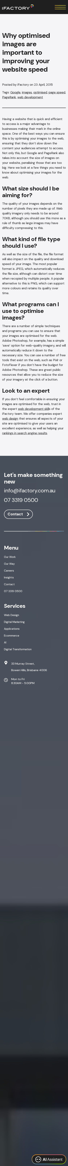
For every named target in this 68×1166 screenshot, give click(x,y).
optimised (40, 92)
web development (30, 97)
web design (10, 419)
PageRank (9, 97)
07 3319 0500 (21, 500)
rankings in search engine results (24, 433)
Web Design (11, 615)
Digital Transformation (18, 649)
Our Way (9, 564)
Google (15, 92)
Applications (12, 629)
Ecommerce (11, 635)
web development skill (33, 409)
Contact (15, 514)
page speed (57, 92)
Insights (9, 577)
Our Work (10, 557)
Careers (9, 570)
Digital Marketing (14, 622)
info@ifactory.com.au (29, 491)
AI (5, 642)
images (27, 92)
